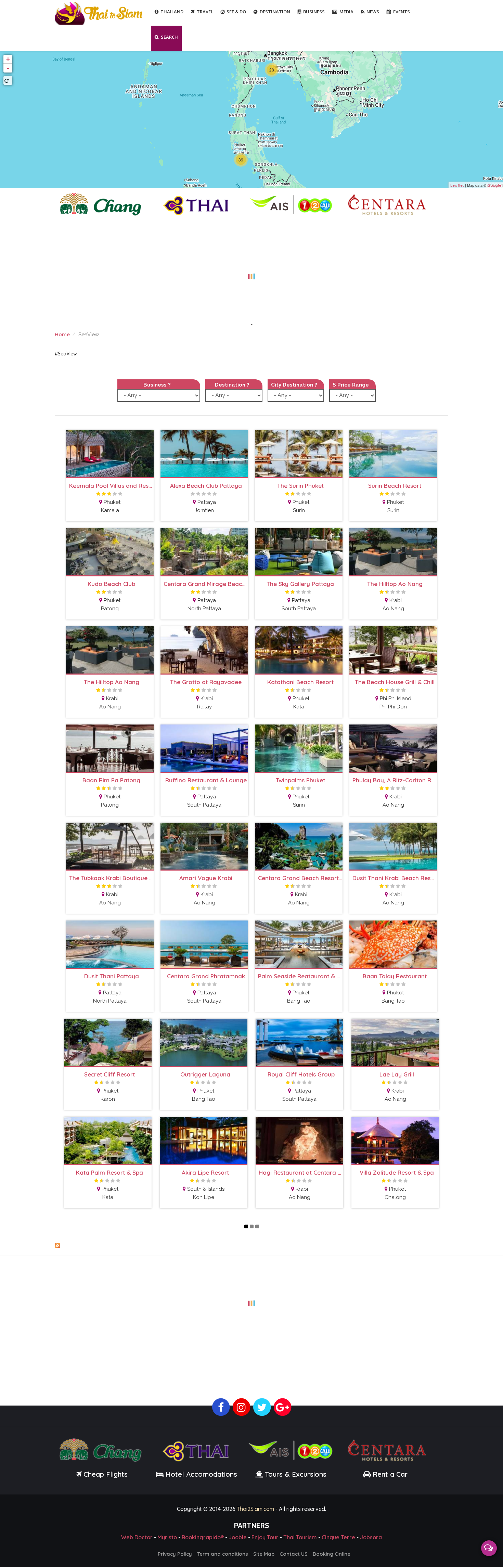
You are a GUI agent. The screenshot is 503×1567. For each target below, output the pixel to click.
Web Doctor (137, 1537)
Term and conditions (222, 1554)
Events (401, 12)
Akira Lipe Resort (205, 1172)
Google (494, 185)
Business (314, 12)
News (372, 12)
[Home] (99, 12)
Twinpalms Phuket (300, 780)
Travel (205, 12)
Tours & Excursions (295, 1474)
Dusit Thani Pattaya (111, 976)
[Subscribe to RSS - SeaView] (251, 1245)
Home (62, 334)
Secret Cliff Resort (109, 1074)
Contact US (294, 1554)
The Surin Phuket (300, 485)
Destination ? (232, 385)
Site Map (263, 1554)
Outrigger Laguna (205, 1074)
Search (169, 37)
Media (346, 12)
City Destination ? (294, 385)
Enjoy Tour (265, 1537)
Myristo (167, 1537)
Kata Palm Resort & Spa (109, 1172)
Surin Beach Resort (394, 485)
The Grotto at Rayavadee (206, 681)
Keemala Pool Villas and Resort (111, 485)
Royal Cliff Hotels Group (301, 1074)
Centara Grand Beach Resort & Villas (300, 878)
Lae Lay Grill (396, 1074)
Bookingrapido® (203, 1537)
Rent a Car (390, 1474)
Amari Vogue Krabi (205, 878)
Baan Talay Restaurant (395, 976)
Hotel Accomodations (200, 1474)
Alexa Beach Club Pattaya (206, 485)
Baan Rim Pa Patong (111, 780)
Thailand (171, 12)
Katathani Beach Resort (300, 681)
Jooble (238, 1537)
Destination (275, 12)
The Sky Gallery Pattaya (300, 583)
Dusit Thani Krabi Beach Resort (394, 878)
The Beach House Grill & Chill (395, 681)
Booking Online (331, 1554)
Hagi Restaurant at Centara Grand (301, 1172)
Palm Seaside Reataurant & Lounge (300, 976)
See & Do (236, 12)
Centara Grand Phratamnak (206, 976)
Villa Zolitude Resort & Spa (397, 1172)
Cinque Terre (338, 1537)
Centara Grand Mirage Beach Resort (206, 583)
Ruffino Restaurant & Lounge (206, 780)
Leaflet (457, 185)
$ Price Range (351, 385)
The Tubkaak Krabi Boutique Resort (111, 878)
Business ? (157, 385)
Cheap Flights (105, 1474)
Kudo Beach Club (111, 583)
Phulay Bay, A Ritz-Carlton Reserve (394, 780)
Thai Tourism (300, 1537)
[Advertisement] (251, 272)
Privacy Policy (175, 1554)
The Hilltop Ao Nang (395, 583)
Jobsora (371, 1537)
